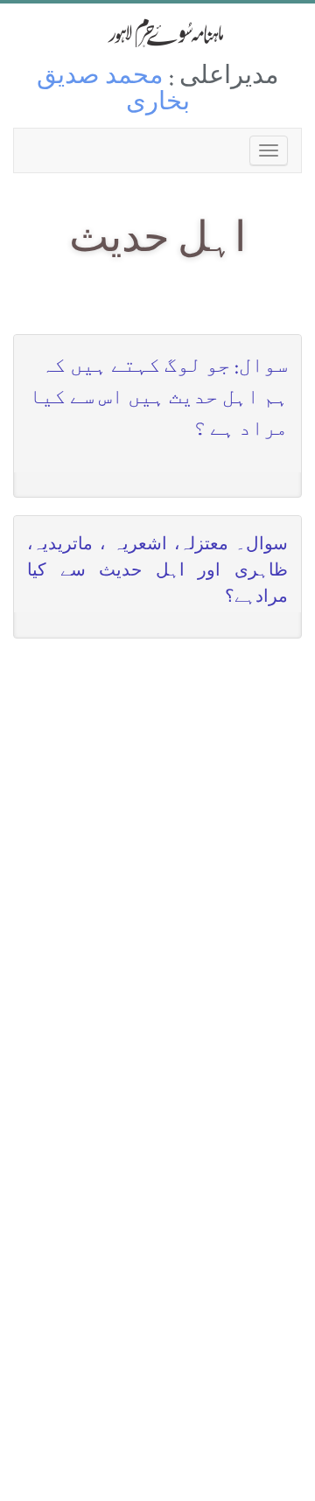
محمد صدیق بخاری (113, 91)
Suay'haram (157, 32)
